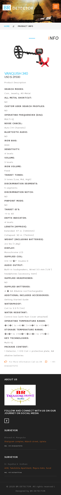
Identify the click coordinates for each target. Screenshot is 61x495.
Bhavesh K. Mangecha (25, 441)
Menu (55, 5)
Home (7, 26)
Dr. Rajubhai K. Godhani (27, 468)
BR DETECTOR (37, 491)
